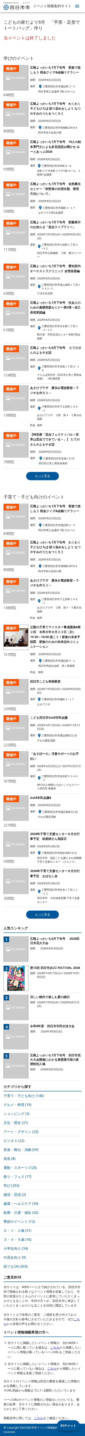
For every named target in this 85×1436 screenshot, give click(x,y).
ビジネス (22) (13, 1140)
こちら (55, 1347)
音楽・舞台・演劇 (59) (20, 1149)
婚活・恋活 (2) (14, 1194)
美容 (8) (9, 1158)
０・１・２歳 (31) (17, 1230)
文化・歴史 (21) (15, 1122)
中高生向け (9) (14, 1257)
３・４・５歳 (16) (17, 1239)
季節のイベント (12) (19, 1221)
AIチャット (68, 1425)
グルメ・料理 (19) (17, 1104)
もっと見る (42, 476)
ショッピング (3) (16, 1113)
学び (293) (11, 1185)
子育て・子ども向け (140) (23, 1095)
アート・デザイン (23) (20, 1131)
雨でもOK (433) (15, 1266)
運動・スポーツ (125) (20, 1167)
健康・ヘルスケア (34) (20, 1203)
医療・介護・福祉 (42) (20, 1212)
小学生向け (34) (15, 1248)
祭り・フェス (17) (17, 1176)
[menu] (77, 6)
